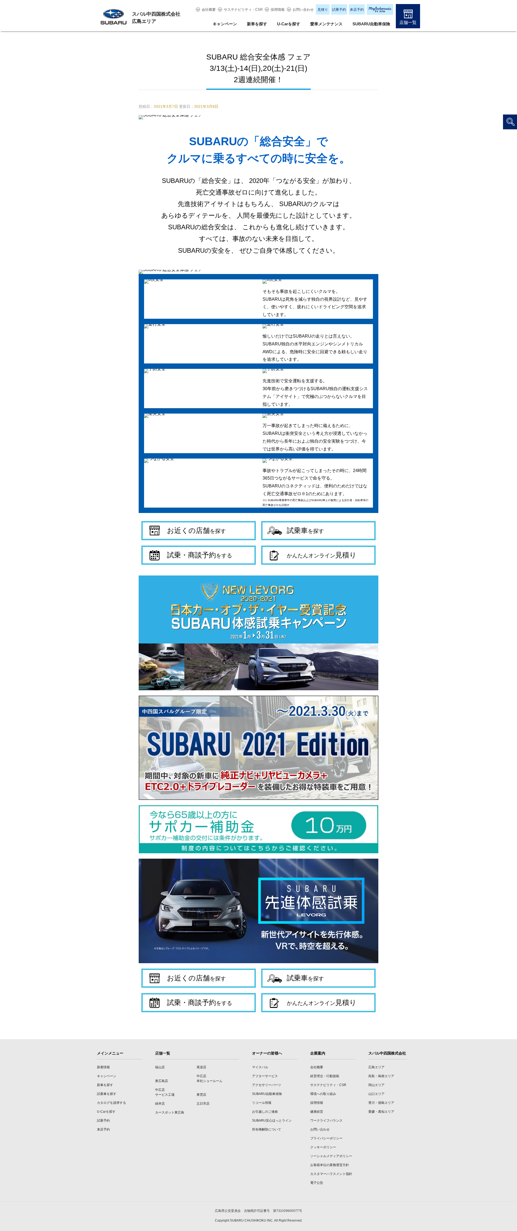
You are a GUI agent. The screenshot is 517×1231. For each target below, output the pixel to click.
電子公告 (316, 1183)
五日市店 (203, 1103)
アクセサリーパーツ (266, 1085)
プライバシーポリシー (326, 1138)
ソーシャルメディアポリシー (331, 1156)
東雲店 (201, 1095)
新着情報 (103, 1067)
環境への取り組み (323, 1094)
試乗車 (305, 530)
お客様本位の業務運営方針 (329, 1165)
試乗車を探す (106, 1094)
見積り (322, 10)
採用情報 (278, 9)
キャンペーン (225, 24)
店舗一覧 (408, 22)
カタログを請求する (111, 1103)
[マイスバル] (380, 9)
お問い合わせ (303, 9)
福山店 (160, 1067)
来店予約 (357, 10)
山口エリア (376, 1094)
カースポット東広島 (169, 1112)
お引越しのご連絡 (265, 1112)
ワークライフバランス (326, 1120)
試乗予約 (339, 10)
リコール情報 (261, 1103)
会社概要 (209, 9)
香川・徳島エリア (381, 1103)
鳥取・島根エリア (381, 1076)
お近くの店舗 (196, 530)
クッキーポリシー (323, 1147)
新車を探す (257, 24)
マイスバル (260, 1067)
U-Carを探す (288, 24)
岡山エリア (376, 1085)
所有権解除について (266, 1129)
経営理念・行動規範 (324, 1076)
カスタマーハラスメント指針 (331, 1174)
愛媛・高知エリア (381, 1112)
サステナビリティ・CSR (243, 9)
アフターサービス (265, 1076)
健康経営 (316, 1112)
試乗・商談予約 (199, 555)
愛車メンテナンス (326, 24)
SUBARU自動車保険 (371, 24)
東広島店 (161, 1081)
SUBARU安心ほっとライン (272, 1120)
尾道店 (201, 1067)
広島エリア (376, 1067)
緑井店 (160, 1103)
